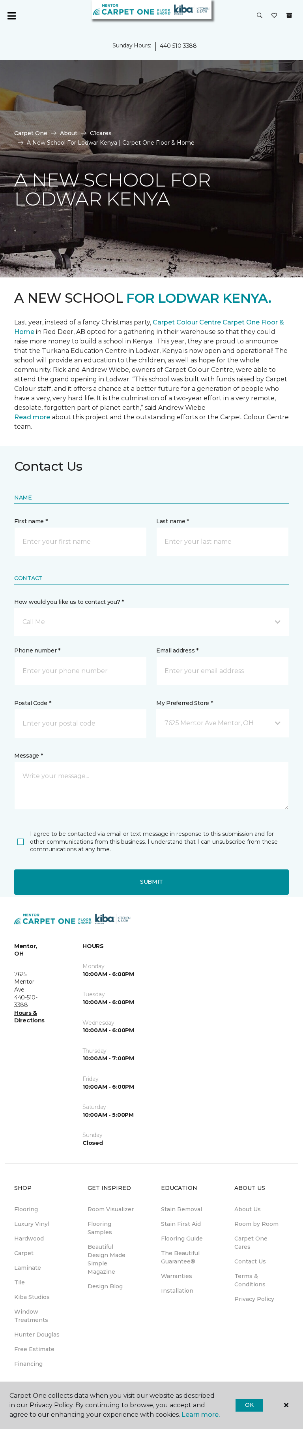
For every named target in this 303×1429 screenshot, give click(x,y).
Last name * (172, 521)
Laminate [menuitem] (27, 1267)
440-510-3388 (178, 45)
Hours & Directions (29, 1016)
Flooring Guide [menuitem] (182, 1238)
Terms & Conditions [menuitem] (250, 1280)
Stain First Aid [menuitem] (181, 1223)
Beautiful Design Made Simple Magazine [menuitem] (106, 1259)
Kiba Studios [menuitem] (32, 1297)
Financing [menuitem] (28, 1363)
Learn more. (200, 1414)
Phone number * (37, 650)
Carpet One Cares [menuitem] (250, 1242)
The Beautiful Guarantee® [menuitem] (180, 1257)
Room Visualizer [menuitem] (111, 1209)
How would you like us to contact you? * (69, 602)
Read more (32, 417)
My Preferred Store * (184, 703)
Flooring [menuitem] (26, 1209)
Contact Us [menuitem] (250, 1261)
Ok (249, 1404)
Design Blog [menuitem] (105, 1286)
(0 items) (289, 15)
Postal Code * (32, 703)
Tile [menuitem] (19, 1282)
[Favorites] (274, 16)
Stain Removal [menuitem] (181, 1209)
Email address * (177, 650)
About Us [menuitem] (247, 1209)
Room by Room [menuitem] (256, 1223)
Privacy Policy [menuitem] (254, 1299)
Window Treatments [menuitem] (31, 1315)
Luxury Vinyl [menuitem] (31, 1223)
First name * (31, 521)
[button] (259, 16)
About (68, 133)
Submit (151, 881)
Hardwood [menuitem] (29, 1238)
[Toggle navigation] (11, 16)
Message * (28, 755)
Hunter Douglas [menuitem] (37, 1334)
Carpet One (30, 133)
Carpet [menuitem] (24, 1253)
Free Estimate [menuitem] (34, 1349)
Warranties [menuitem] (176, 1276)
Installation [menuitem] (177, 1290)
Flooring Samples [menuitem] (100, 1228)
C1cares (101, 133)
